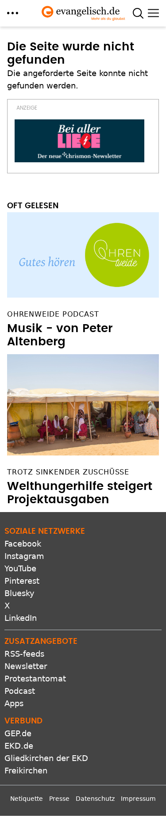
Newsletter (25, 666)
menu (12, 13)
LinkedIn (20, 618)
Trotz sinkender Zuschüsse (68, 472)
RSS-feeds (24, 653)
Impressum (138, 798)
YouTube (20, 568)
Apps (13, 703)
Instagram (24, 556)
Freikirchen (25, 770)
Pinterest (21, 580)
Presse (59, 798)
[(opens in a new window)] (79, 141)
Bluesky (19, 593)
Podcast (19, 691)
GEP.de (17, 733)
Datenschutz (95, 798)
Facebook (22, 543)
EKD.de (18, 745)
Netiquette (26, 798)
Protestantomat (35, 678)
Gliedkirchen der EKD (46, 758)
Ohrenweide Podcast (53, 314)
